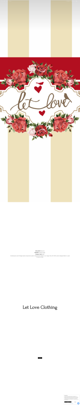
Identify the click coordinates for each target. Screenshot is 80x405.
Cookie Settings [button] (71, 403)
